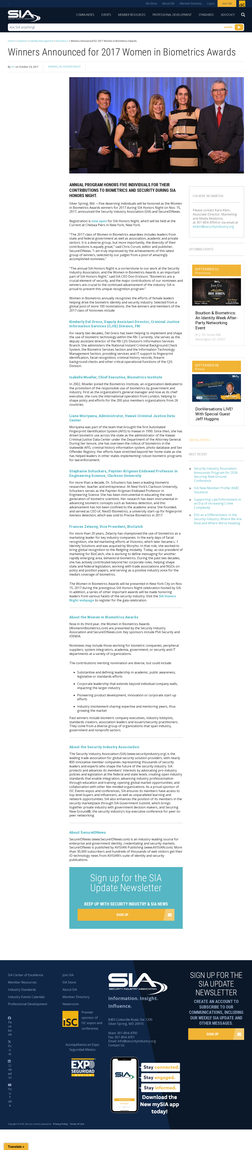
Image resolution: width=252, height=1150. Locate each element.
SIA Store (151, 3)
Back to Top (232, 1127)
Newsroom (70, 1004)
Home (11, 41)
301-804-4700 (127, 1033)
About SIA (168, 3)
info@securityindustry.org (137, 1041)
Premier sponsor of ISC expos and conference (242, 4)
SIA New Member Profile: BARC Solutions (216, 490)
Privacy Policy (60, 1124)
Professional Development (172, 15)
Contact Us (116, 1045)
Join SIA (227, 3)
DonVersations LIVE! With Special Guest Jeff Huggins (214, 414)
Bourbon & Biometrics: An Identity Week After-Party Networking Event (216, 320)
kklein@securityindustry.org (213, 226)
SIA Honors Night (70, 66)
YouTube (10, 1097)
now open (99, 221)
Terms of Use (77, 1124)
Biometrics (62, 41)
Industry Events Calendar (26, 997)
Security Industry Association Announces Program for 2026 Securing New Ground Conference (216, 474)
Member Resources (131, 15)
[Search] (241, 16)
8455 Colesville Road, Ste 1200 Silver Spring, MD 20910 (130, 1021)
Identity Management (42, 41)
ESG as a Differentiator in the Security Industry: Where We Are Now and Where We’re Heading (218, 519)
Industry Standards (22, 989)
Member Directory (191, 3)
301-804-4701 (125, 1037)
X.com (10, 1050)
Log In (211, 3)
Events (106, 15)
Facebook (10, 1028)
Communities (85, 15)
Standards (206, 15)
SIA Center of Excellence (25, 975)
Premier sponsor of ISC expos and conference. (92, 1020)
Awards (53, 66)
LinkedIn (10, 1071)
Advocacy (228, 15)
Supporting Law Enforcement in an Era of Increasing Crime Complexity (217, 503)
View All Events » (200, 440)
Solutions (22, 41)
